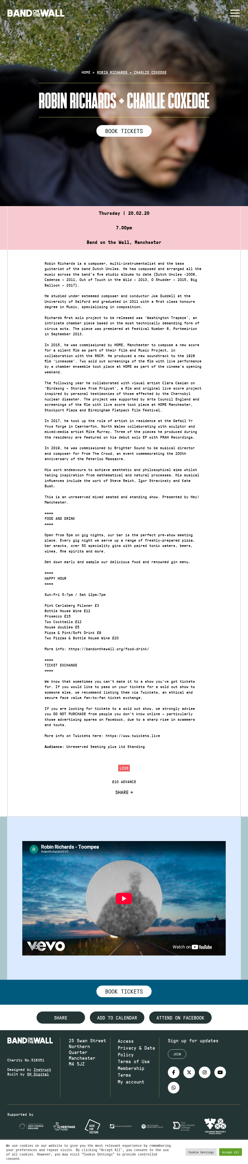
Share (122, 792)
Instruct (42, 1069)
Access (126, 1041)
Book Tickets (124, 131)
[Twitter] (189, 1072)
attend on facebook (180, 1017)
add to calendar (117, 1017)
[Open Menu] (235, 13)
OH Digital (38, 1073)
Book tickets (124, 991)
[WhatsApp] (173, 1087)
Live (124, 768)
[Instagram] (204, 1072)
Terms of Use (134, 1061)
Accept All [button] (230, 1152)
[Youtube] (220, 1072)
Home (86, 72)
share (60, 1017)
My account (131, 1081)
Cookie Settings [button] (201, 1152)
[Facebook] (173, 1072)
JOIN (177, 1054)
